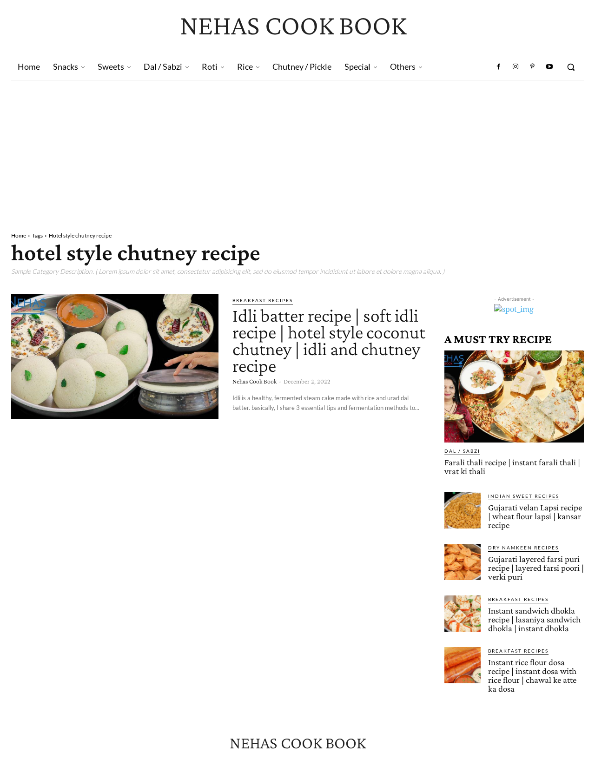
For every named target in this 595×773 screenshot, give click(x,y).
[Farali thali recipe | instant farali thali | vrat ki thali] (514, 396)
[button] (571, 67)
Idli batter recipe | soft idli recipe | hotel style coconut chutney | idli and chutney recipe (328, 340)
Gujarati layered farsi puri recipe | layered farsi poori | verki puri (536, 567)
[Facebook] (498, 67)
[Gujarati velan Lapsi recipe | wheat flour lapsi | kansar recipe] (462, 510)
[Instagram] (515, 67)
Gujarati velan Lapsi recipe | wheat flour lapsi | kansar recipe (535, 516)
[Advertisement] (297, 150)
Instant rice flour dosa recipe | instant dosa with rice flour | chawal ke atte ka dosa (532, 675)
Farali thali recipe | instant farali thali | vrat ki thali (512, 466)
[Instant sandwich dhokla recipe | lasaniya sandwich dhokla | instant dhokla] (462, 613)
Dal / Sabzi (462, 451)
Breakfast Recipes (262, 300)
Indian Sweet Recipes (523, 496)
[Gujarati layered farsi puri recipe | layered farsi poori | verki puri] (462, 562)
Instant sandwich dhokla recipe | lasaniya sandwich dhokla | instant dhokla (534, 619)
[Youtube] (549, 67)
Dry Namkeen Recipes (523, 547)
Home (18, 235)
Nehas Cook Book (254, 381)
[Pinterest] (532, 67)
